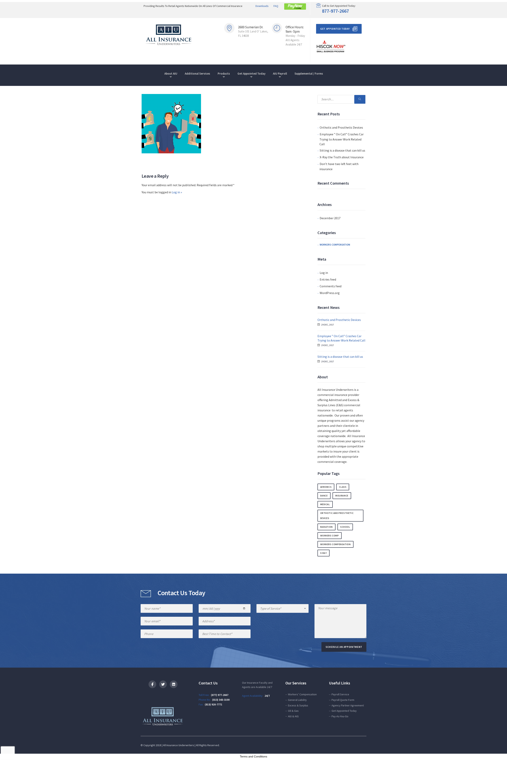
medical (325, 504)
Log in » (177, 192)
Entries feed (328, 279)
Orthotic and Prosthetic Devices (341, 127)
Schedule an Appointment (344, 647)
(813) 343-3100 (221, 699)
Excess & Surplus (298, 705)
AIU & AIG (293, 716)
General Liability (297, 700)
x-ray (323, 552)
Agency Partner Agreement (348, 705)
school (345, 526)
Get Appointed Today (335, 28)
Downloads (262, 6)
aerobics (326, 486)
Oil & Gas (293, 711)
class (342, 486)
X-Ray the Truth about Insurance (342, 157)
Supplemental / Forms (308, 73)
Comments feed (330, 286)
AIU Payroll (280, 73)
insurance (341, 495)
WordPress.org (330, 293)
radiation (326, 526)
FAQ (276, 6)
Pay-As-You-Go (340, 716)
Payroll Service (340, 694)
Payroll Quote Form (343, 700)
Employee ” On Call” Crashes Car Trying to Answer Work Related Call (341, 139)
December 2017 (330, 218)
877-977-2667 (335, 11)
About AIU (170, 73)
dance (324, 495)
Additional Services (197, 73)
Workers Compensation (335, 244)
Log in (324, 273)
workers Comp (329, 535)
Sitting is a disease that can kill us (342, 150)
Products (224, 73)
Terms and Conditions (253, 756)
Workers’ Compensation (302, 694)
